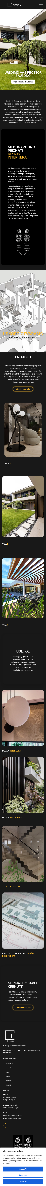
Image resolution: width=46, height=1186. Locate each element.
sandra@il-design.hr (10, 1097)
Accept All (23, 1169)
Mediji (8, 1076)
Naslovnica (9, 1063)
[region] (23, 1167)
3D (11, 886)
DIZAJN (11, 751)
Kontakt (8, 1085)
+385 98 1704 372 (15, 1115)
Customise (23, 1175)
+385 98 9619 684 (14, 1118)
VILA (7, 463)
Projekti (8, 1068)
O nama (8, 1081)
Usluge (8, 1072)
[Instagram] (5, 1125)
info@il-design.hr (9, 1100)
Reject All (23, 1181)
